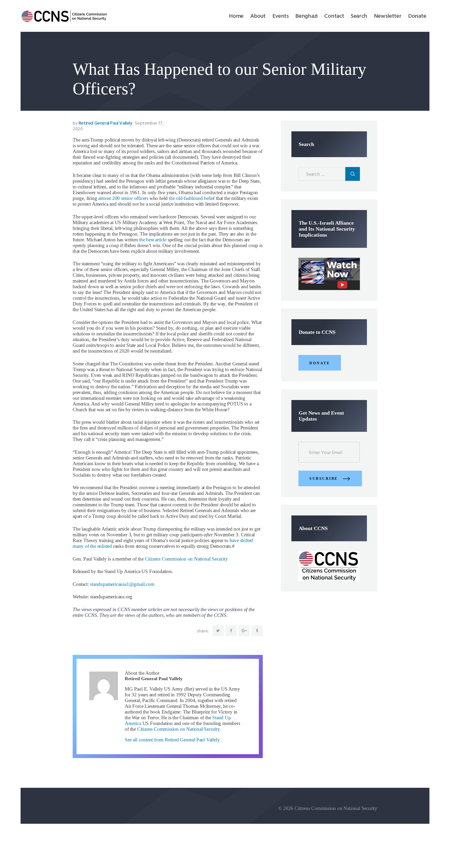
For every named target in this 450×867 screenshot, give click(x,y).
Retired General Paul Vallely (103, 123)
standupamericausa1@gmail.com (122, 584)
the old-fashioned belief (192, 198)
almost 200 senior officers (123, 198)
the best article (152, 239)
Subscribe (323, 479)
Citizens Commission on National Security (186, 559)
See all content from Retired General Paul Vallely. (173, 739)
